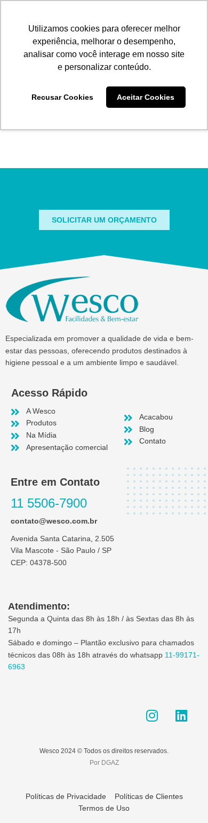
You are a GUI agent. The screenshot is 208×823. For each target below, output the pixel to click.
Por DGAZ (104, 762)
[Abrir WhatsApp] (181, 796)
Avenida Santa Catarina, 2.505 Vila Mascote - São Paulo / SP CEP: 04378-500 (62, 551)
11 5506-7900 (49, 503)
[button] (104, 220)
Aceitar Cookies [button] (145, 97)
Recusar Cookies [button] (62, 97)
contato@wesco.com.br (54, 521)
